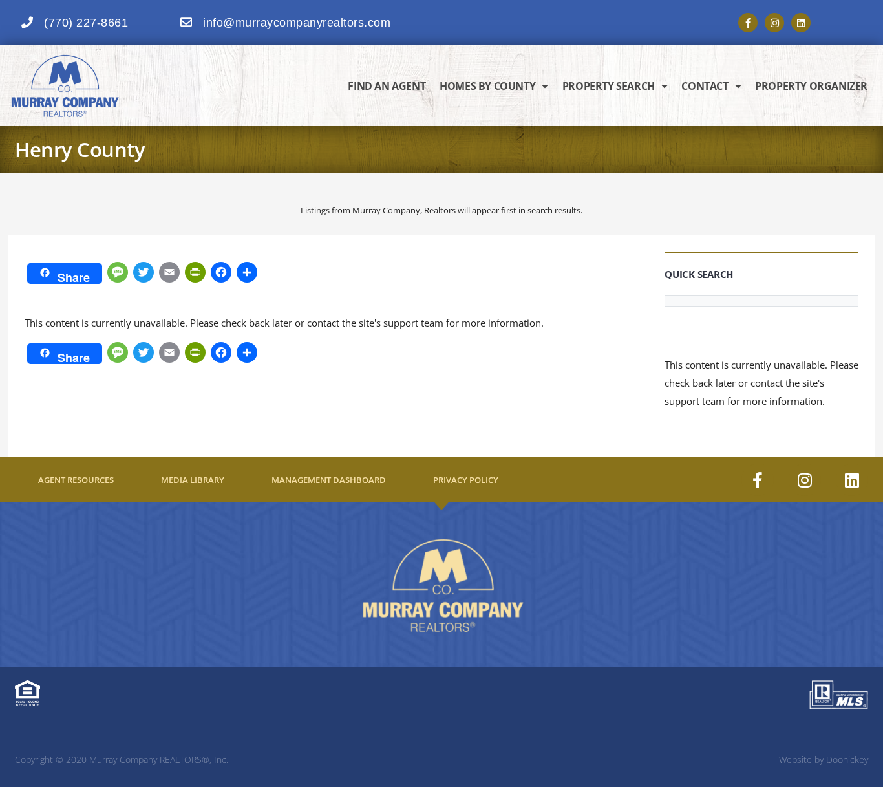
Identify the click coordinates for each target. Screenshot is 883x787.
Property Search (608, 86)
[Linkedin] (801, 22)
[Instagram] (774, 22)
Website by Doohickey (823, 759)
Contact (704, 86)
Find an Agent (386, 86)
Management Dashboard (328, 480)
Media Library (192, 480)
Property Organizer (811, 86)
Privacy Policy (465, 480)
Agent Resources (76, 480)
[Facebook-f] (748, 22)
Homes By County (487, 86)
